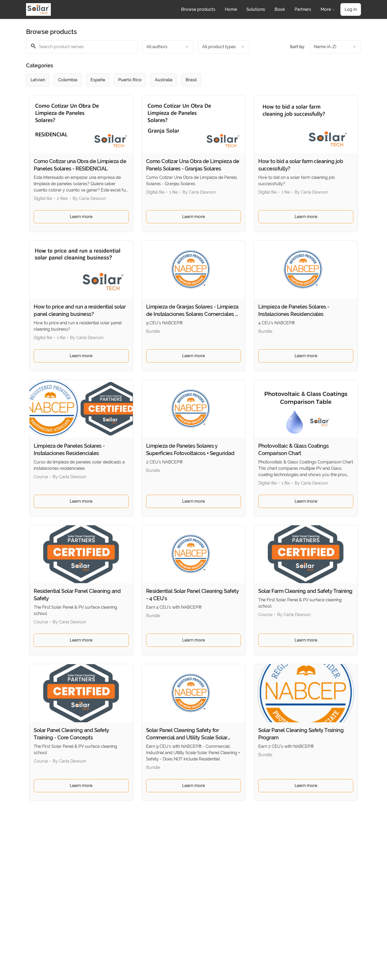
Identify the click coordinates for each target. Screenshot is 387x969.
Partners (303, 9)
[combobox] (168, 46)
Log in (351, 9)
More (326, 9)
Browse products (198, 9)
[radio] (37, 80)
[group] (172, 80)
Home (231, 9)
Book (280, 9)
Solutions (255, 9)
